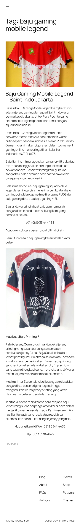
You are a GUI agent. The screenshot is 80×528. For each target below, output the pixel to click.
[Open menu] (8, 6)
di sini (60, 230)
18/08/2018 (12, 443)
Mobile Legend (42, 133)
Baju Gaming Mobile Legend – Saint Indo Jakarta (39, 97)
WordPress (68, 520)
